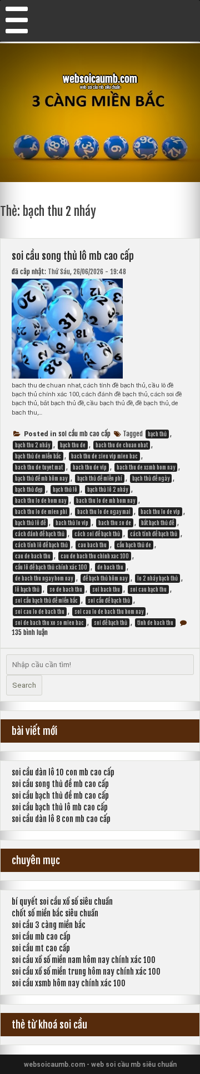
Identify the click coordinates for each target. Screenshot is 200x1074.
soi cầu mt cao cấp (41, 948)
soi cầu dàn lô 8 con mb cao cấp (61, 819)
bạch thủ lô (65, 489)
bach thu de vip (90, 467)
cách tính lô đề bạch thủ (41, 545)
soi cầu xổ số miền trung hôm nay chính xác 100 (86, 971)
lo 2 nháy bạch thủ (157, 578)
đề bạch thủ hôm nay (105, 578)
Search (24, 685)
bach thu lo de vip (160, 511)
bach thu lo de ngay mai (104, 511)
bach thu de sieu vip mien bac (104, 456)
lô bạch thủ (27, 589)
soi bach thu (106, 589)
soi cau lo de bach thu (39, 611)
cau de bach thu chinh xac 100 (95, 556)
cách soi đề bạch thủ (97, 534)
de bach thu (110, 567)
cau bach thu (92, 545)
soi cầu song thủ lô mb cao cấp (73, 256)
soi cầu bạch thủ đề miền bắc (46, 600)
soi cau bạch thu (148, 589)
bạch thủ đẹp (29, 489)
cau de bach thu (33, 556)
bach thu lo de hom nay (40, 500)
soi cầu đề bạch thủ (109, 600)
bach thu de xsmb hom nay (146, 467)
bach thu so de (114, 523)
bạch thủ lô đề (30, 523)
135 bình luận (30, 632)
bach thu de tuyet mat (39, 467)
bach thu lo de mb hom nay (105, 500)
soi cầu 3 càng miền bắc (49, 925)
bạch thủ (157, 434)
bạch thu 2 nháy (32, 445)
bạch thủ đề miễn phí (99, 478)
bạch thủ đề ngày (150, 478)
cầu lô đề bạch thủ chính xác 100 (51, 567)
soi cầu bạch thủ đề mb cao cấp (60, 795)
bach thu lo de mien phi (41, 511)
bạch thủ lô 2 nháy (107, 489)
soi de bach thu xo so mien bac (49, 622)
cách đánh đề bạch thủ (39, 534)
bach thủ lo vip (72, 523)
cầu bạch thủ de (134, 545)
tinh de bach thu (155, 622)
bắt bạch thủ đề (157, 523)
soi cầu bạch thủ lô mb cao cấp (60, 807)
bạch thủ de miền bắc (38, 456)
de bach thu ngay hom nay (44, 578)
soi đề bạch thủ (110, 622)
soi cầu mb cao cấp (84, 434)
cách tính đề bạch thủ (153, 534)
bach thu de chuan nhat (122, 445)
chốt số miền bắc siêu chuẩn (55, 913)
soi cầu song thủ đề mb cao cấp (60, 784)
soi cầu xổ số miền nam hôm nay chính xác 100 (84, 960)
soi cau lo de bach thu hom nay (108, 611)
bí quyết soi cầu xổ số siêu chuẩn (62, 901)
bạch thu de (73, 445)
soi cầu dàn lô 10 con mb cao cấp (63, 772)
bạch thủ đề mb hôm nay (41, 478)
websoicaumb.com (100, 79)
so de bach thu (65, 589)
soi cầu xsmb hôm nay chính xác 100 (69, 983)
